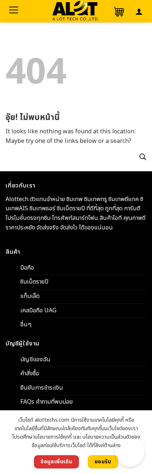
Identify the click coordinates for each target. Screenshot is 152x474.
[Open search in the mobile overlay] (142, 157)
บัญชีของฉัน (35, 359)
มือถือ (27, 267)
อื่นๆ (25, 324)
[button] (118, 11)
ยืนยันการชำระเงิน (41, 387)
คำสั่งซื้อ (29, 373)
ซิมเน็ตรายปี (34, 281)
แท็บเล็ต (29, 296)
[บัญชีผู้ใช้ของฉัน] (139, 11)
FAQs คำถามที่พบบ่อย (46, 401)
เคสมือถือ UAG (38, 310)
